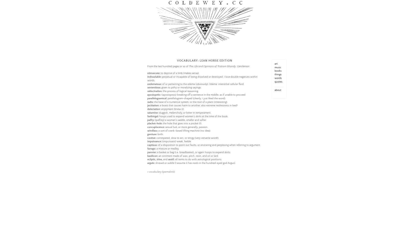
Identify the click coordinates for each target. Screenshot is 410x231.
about (278, 90)
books (278, 71)
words (278, 78)
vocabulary (155, 171)
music (278, 67)
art (276, 63)
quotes (278, 81)
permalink (168, 171)
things (278, 74)
